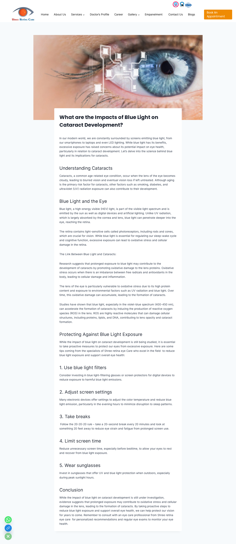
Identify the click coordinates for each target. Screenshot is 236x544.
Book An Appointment (216, 14)
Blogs (191, 14)
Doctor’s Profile (99, 14)
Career (118, 14)
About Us (60, 14)
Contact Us (175, 14)
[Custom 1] (188, 4)
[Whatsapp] (8, 519)
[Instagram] (176, 4)
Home (45, 14)
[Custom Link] (8, 528)
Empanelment (154, 14)
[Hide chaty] (8, 536)
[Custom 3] (182, 4)
